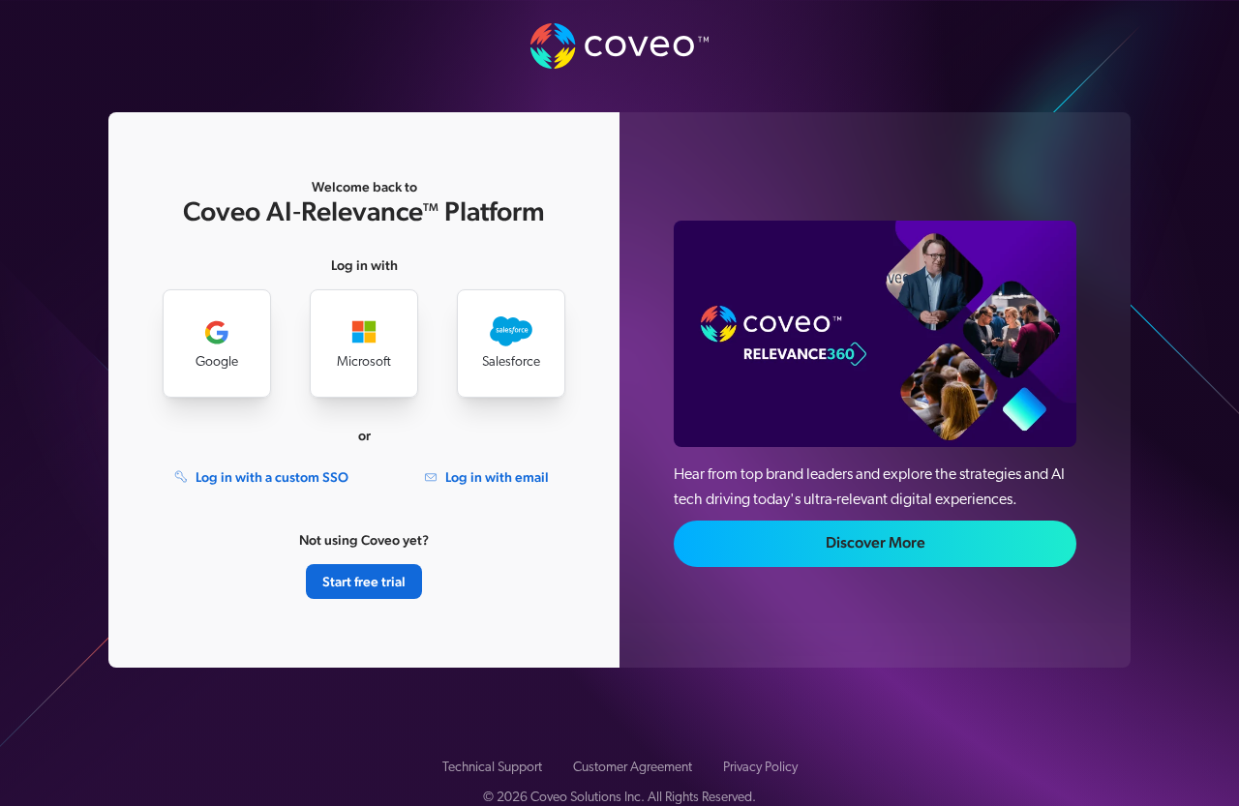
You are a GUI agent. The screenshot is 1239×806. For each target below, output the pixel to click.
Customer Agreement (632, 768)
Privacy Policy (760, 768)
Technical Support (492, 768)
